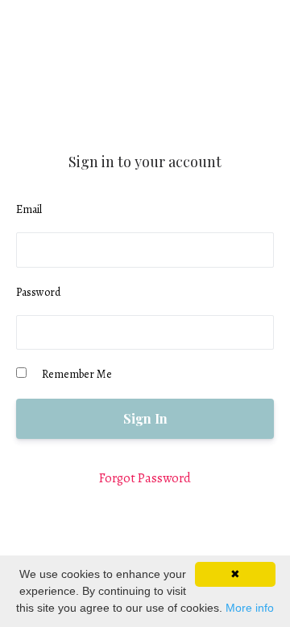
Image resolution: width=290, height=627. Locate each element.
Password (38, 292)
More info (250, 607)
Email (29, 209)
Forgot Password (145, 478)
